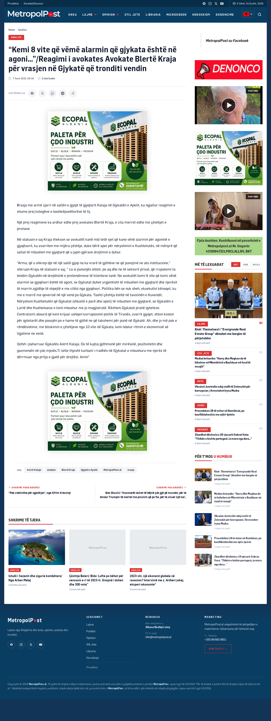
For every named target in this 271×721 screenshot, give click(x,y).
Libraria (91, 651)
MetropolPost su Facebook (227, 40)
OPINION (108, 14)
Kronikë (202, 429)
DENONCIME (225, 14)
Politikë (90, 631)
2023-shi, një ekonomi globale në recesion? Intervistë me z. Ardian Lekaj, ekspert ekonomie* (157, 580)
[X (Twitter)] (216, 3)
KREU (72, 14)
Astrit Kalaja (34, 469)
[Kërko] (259, 14)
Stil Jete (203, 353)
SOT (236, 264)
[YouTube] (222, 3)
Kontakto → (218, 648)
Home (11, 29)
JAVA (245, 264)
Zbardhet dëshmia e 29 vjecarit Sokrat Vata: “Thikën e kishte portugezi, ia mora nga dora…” (238, 560)
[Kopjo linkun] (73, 93)
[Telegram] (63, 93)
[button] (229, 105)
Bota (200, 381)
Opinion (90, 638)
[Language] (248, 14)
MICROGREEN (176, 14)
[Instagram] (210, 3)
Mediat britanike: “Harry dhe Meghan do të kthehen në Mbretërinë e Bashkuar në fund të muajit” (222, 362)
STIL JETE (132, 14)
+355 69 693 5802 (215, 639)
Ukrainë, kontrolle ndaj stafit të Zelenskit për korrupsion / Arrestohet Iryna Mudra (236, 519)
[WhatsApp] (52, 93)
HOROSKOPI (201, 14)
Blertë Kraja (68, 469)
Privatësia (13, 3)
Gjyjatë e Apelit (89, 469)
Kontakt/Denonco (33, 3)
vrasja (130, 469)
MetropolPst (25, 620)
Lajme (201, 323)
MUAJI (256, 264)
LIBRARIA (153, 14)
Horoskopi (92, 657)
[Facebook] (204, 3)
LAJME (87, 14)
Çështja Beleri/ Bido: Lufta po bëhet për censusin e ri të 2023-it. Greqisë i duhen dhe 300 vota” (96, 580)
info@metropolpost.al (158, 637)
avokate (51, 469)
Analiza (22, 29)
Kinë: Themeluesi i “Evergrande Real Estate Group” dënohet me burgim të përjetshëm (220, 333)
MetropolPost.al (113, 469)
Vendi (201, 405)
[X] (42, 93)
